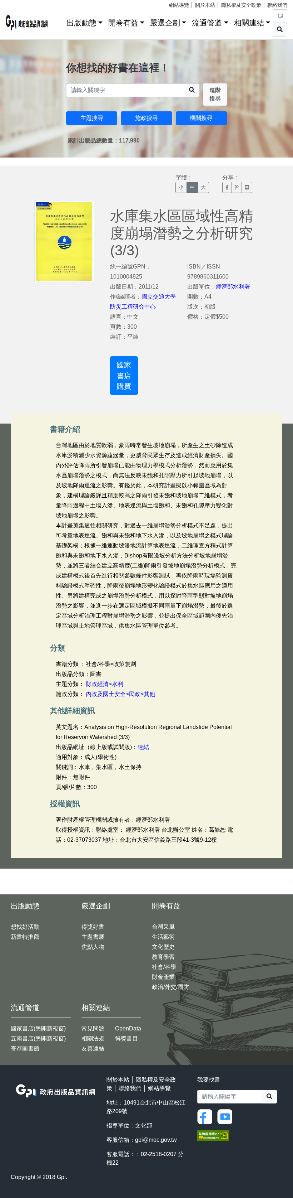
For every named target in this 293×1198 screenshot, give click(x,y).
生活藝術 (163, 937)
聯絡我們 (277, 5)
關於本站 (205, 5)
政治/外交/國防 (170, 987)
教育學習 (163, 957)
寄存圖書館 (25, 1048)
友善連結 (92, 1048)
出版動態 (81, 23)
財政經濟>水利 (104, 684)
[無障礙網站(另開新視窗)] (213, 1135)
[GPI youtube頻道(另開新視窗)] (226, 1116)
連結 (143, 747)
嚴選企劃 (165, 23)
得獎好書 (92, 927)
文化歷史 (163, 947)
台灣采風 (163, 927)
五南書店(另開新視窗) (38, 1038)
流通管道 (207, 23)
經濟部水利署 (233, 287)
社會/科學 (164, 967)
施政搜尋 (146, 118)
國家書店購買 (124, 375)
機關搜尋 (201, 118)
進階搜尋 (215, 94)
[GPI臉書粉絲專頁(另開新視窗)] (206, 1116)
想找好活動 (25, 927)
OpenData (128, 1028)
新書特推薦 (25, 937)
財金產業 (163, 977)
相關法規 (92, 1038)
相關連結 (249, 23)
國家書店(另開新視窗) (38, 1028)
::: (58, 21)
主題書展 (92, 937)
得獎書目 (126, 1038)
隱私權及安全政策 (241, 5)
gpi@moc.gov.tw (156, 1140)
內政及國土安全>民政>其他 (120, 694)
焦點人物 (92, 947)
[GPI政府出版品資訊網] (27, 22)
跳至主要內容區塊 (20, 3)
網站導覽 (179, 5)
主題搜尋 (91, 118)
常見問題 (92, 1028)
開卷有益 (123, 23)
